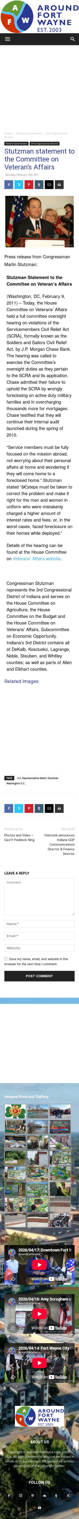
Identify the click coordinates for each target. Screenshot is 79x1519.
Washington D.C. (15, 783)
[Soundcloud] (44, 1495)
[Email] (49, 184)
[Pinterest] (29, 184)
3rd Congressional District (44, 143)
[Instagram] (20, 1495)
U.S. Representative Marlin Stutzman (37, 778)
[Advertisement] (39, 87)
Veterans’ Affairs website (37, 558)
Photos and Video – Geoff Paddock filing (19, 837)
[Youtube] (39, 1508)
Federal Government (28, 133)
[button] (7, 39)
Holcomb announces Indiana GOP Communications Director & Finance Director (60, 844)
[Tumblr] (39, 184)
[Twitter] (18, 184)
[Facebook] (8, 184)
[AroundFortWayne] (39, 16)
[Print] (59, 184)
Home (8, 133)
